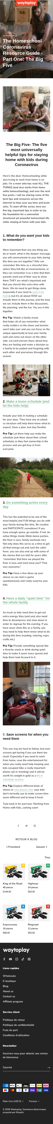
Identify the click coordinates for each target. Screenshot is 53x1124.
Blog (5, 986)
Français (33, 1101)
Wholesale (9, 976)
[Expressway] (14, 913)
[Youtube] (10, 959)
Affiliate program (13, 1001)
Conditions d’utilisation (16, 1035)
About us (8, 991)
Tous (47, 857)
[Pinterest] (29, 959)
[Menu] (4, 3)
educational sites (23, 789)
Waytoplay (16, 1109)
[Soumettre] (48, 1067)
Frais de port (10, 1030)
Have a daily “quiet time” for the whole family (26, 600)
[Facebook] (4, 959)
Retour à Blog (26, 839)
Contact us (9, 996)
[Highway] (39, 872)
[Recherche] (42, 3)
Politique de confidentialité (18, 1025)
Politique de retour (14, 1020)
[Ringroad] (39, 913)
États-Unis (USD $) (12, 1101)
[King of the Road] (14, 872)
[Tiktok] (22, 959)
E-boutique (9, 981)
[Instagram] (16, 959)
